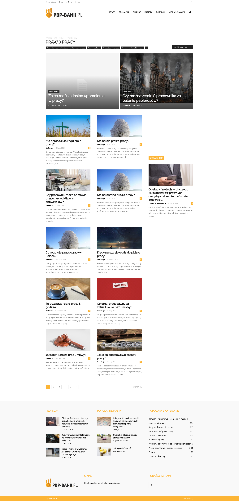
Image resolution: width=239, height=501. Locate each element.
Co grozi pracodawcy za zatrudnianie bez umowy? (114, 305)
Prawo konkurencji (157, 456)
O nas (61, 2)
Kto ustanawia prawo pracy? (116, 195)
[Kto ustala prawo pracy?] (119, 126)
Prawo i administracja (111, 48)
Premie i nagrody (156, 439)
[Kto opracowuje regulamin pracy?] (68, 126)
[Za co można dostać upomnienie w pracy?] (82, 85)
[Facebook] (191, 2)
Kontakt (77, 2)
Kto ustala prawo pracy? (113, 141)
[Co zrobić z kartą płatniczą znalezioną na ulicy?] (104, 438)
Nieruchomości (177, 12)
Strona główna (51, 2)
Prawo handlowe (94, 48)
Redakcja (52, 105)
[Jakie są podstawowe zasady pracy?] (119, 340)
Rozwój (160, 12)
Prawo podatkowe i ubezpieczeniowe (165, 448)
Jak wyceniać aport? (122, 448)
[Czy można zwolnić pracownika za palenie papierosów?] (156, 78)
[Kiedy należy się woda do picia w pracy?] (119, 238)
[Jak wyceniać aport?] (104, 451)
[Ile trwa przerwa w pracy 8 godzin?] (68, 289)
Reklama (69, 2)
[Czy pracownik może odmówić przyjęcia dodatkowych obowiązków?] (68, 180)
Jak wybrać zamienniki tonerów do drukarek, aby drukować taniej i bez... (76, 438)
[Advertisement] (119, 27)
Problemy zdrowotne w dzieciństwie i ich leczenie (171, 443)
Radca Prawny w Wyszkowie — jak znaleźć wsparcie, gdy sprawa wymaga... (76, 452)
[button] (190, 12)
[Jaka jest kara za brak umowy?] (68, 340)
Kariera (148, 12)
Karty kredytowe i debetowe (161, 427)
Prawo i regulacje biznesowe (132, 48)
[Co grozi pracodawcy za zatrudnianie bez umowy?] (119, 289)
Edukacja (124, 12)
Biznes (112, 12)
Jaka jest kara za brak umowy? (66, 354)
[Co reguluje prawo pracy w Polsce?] (68, 238)
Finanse (137, 12)
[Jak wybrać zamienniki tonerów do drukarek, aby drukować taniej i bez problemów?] (52, 438)
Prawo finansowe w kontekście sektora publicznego (66, 48)
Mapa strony (188, 498)
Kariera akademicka (157, 435)
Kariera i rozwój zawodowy (161, 431)
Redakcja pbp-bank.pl (157, 203)
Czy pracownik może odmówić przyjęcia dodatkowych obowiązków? (66, 198)
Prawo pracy (54, 91)
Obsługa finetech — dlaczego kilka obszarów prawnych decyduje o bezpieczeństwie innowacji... (168, 194)
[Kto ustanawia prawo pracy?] (119, 180)
